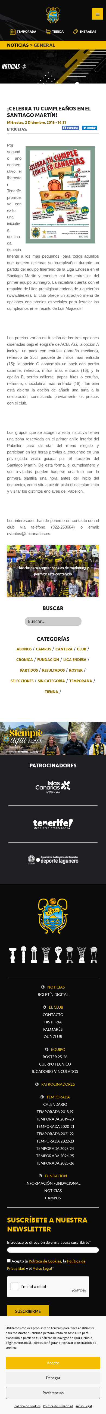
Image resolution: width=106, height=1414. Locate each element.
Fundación (48, 660)
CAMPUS (53, 1198)
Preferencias (53, 1393)
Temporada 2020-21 (55, 1126)
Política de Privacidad (58, 1406)
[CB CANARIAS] (53, 4)
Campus (43, 649)
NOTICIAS (18, 45)
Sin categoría (51, 681)
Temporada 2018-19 (55, 1112)
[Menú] (97, 14)
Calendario (55, 1104)
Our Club (53, 1036)
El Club (56, 1007)
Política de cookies (27, 1406)
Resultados (53, 670)
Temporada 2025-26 (55, 1163)
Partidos (29, 670)
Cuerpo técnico (55, 1064)
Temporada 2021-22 (55, 1134)
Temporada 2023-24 (55, 1148)
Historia (53, 1022)
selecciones (22, 681)
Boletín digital (53, 994)
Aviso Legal (84, 1406)
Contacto (53, 1014)
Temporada (80, 681)
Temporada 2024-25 (55, 1156)
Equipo (58, 1049)
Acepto (53, 1363)
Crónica (24, 660)
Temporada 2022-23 (55, 1141)
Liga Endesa (74, 660)
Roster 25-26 (55, 1057)
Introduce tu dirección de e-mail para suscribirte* (49, 1242)
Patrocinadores (58, 1084)
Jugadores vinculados (55, 1071)
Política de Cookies (45, 1261)
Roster (76, 670)
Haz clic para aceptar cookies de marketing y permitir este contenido (53, 571)
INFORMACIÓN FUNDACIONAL (53, 1183)
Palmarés (53, 1029)
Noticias (56, 987)
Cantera (64, 649)
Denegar (53, 1378)
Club (81, 649)
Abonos (24, 649)
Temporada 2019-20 (55, 1119)
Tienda (51, 692)
